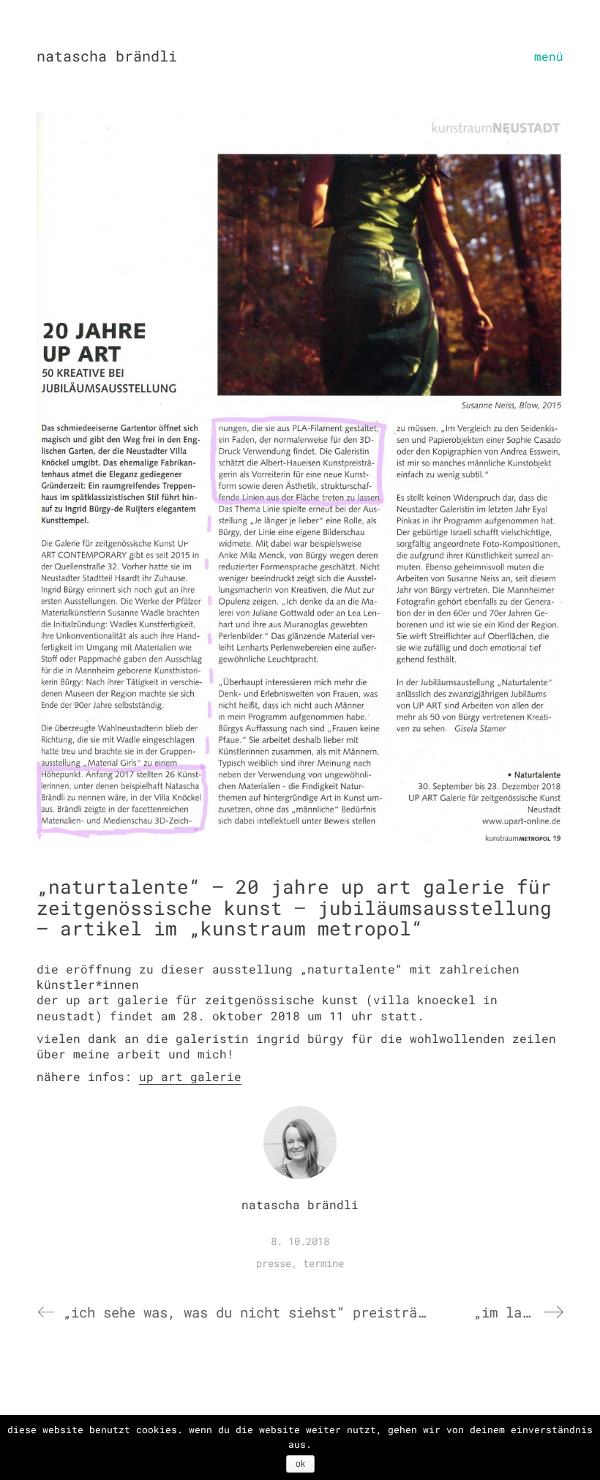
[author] (300, 1142)
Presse (273, 1263)
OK (300, 1464)
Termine (323, 1263)
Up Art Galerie (190, 1076)
